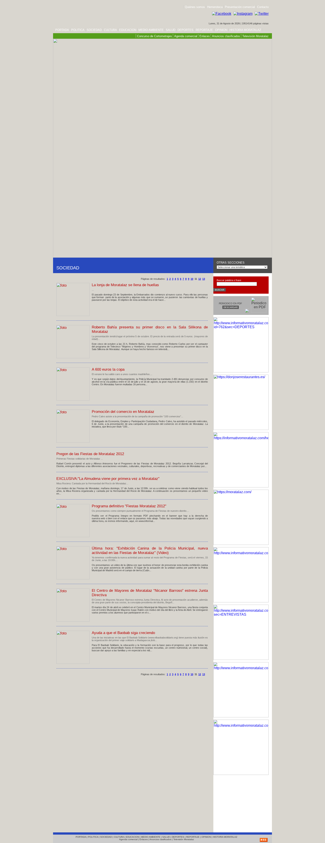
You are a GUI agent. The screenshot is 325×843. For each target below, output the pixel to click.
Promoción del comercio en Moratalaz (123, 412)
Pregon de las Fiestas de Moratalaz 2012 (90, 454)
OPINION (221, 30)
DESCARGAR (231, 307)
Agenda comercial (185, 36)
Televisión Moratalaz (255, 36)
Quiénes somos (195, 7)
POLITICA (77, 30)
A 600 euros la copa (108, 369)
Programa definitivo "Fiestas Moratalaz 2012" (129, 506)
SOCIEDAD (94, 30)
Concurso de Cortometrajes (154, 36)
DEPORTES (185, 30)
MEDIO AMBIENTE (151, 30)
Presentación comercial (240, 7)
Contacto (263, 7)
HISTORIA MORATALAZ (245, 30)
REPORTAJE (204, 30)
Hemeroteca (215, 7)
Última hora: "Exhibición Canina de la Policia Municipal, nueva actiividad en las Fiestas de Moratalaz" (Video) (150, 550)
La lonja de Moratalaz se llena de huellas (125, 285)
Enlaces (204, 36)
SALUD (170, 30)
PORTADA (62, 30)
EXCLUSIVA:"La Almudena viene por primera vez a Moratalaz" (107, 479)
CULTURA (110, 30)
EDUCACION (127, 30)
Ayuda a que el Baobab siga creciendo (123, 633)
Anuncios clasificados (226, 36)
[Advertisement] (241, 802)
